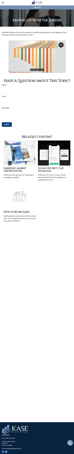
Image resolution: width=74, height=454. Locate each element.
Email (4, 96)
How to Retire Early (17, 212)
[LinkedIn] (6, 452)
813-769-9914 (10, 438)
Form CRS (37, 7)
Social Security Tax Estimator (50, 170)
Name (4, 85)
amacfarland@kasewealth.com (12, 449)
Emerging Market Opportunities (15, 170)
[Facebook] (3, 452)
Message (5, 108)
